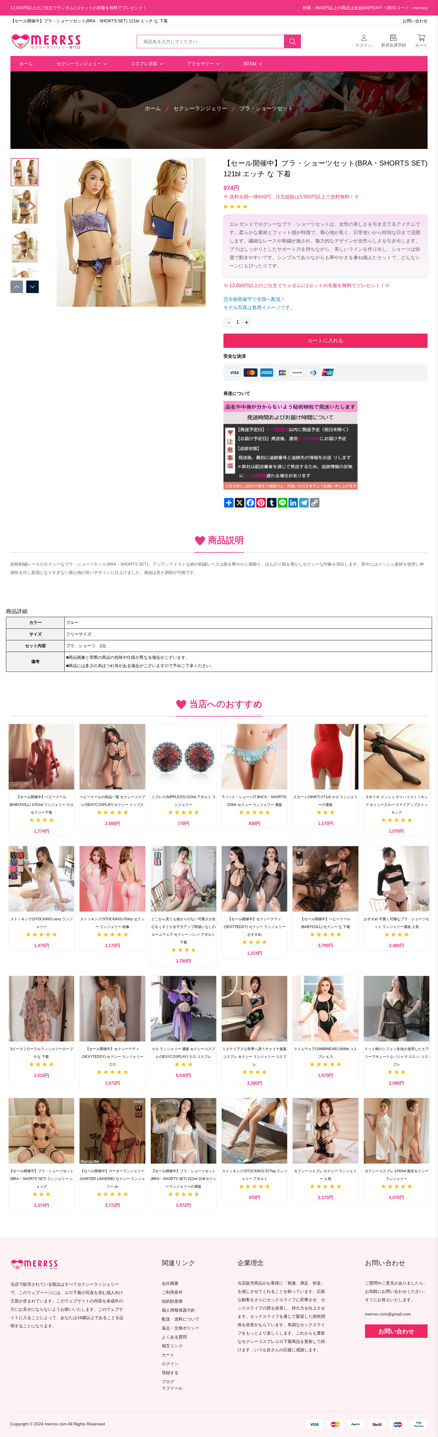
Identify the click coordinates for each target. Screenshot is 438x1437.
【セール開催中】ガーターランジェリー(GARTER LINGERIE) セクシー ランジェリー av (112, 1179)
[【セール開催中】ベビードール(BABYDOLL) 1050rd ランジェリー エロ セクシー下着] (41, 757)
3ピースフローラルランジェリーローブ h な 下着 (41, 1053)
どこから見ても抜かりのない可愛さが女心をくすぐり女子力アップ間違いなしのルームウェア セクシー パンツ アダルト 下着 (183, 930)
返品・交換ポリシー (180, 1328)
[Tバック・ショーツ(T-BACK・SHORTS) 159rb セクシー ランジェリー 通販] (254, 757)
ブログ (168, 1382)
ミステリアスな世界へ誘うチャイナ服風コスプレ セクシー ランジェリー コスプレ (254, 1057)
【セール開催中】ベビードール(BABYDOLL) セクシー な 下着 (325, 923)
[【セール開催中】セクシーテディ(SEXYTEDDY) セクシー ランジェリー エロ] (112, 1008)
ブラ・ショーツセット (266, 108)
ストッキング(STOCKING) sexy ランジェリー (41, 923)
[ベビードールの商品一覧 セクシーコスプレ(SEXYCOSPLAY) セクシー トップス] (112, 757)
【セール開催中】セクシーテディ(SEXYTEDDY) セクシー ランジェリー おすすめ (254, 927)
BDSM (250, 63)
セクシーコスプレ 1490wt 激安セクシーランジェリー (396, 1175)
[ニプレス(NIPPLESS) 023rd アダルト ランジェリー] (183, 757)
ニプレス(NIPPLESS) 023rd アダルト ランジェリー (183, 801)
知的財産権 (172, 1301)
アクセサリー (201, 63)
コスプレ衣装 (145, 63)
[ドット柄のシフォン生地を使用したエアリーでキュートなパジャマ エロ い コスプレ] (396, 1008)
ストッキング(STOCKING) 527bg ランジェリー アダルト (254, 1175)
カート (168, 1355)
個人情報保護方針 (178, 1310)
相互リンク (172, 1346)
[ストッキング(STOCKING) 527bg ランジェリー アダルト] (254, 1131)
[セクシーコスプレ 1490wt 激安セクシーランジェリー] (396, 1131)
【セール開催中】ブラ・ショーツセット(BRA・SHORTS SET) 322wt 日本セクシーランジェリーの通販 (183, 1179)
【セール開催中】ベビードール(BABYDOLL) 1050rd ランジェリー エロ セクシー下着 (41, 805)
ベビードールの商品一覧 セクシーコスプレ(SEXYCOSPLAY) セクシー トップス (112, 801)
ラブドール (172, 1388)
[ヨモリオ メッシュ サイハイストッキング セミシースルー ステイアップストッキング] (396, 757)
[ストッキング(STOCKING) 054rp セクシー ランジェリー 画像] (112, 879)
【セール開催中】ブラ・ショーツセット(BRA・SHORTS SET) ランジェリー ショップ (41, 1179)
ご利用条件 (172, 1292)
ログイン (170, 1364)
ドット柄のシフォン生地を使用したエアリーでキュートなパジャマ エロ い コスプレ (396, 1057)
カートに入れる (325, 340)
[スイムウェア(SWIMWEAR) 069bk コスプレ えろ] (325, 1008)
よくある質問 (174, 1337)
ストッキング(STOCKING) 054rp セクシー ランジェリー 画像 (112, 923)
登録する (170, 1373)
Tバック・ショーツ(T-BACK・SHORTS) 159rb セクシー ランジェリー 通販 (254, 801)
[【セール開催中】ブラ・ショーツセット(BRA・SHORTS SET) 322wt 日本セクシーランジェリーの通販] (183, 1131)
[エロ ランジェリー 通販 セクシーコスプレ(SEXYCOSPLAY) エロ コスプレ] (183, 1008)
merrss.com (56, 1424)
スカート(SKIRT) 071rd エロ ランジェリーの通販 (325, 801)
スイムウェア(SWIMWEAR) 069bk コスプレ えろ (325, 1053)
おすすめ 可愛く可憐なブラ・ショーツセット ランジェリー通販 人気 (396, 923)
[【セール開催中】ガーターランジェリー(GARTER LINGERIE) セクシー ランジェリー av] (112, 1131)
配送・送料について (180, 1319)
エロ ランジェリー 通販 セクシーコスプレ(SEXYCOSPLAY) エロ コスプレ (183, 1053)
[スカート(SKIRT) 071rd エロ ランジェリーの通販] (325, 757)
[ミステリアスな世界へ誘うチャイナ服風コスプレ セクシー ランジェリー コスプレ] (254, 1008)
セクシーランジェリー (79, 63)
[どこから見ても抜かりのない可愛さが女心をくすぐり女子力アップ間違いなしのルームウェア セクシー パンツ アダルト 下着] (183, 879)
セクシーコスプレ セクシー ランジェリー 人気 (325, 1175)
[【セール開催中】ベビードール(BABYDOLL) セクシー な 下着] (325, 879)
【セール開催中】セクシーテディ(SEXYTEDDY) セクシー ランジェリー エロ (112, 1057)
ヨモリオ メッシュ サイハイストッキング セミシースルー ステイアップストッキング (396, 805)
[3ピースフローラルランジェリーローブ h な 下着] (41, 1008)
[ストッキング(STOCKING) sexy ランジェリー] (41, 879)
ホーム (26, 63)
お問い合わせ (415, 21)
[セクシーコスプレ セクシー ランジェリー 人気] (325, 1131)
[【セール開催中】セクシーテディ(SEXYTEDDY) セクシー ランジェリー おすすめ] (254, 879)
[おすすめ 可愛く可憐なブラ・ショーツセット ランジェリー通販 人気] (396, 879)
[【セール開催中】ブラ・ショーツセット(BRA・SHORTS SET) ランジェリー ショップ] (41, 1131)
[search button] (292, 41)
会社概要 (170, 1283)
